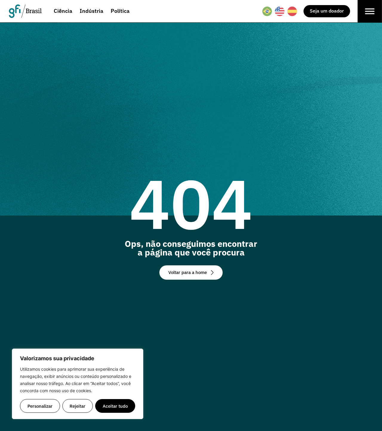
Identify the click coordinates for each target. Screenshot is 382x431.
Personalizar (40, 406)
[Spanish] (292, 11)
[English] (280, 11)
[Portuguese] (267, 11)
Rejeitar (77, 406)
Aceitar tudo (115, 406)
